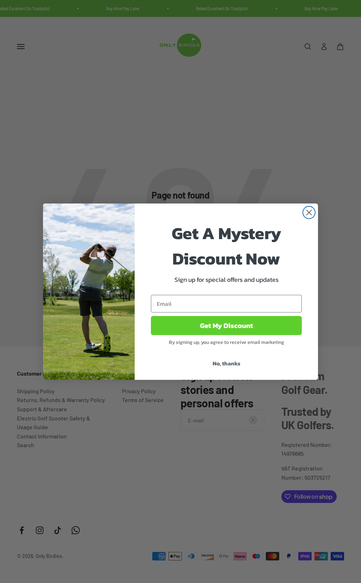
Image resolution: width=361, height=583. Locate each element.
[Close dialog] (309, 212)
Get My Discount (226, 325)
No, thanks (226, 363)
